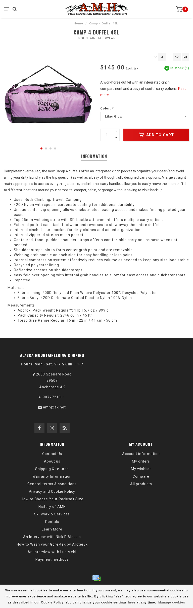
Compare (141, 476)
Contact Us (52, 454)
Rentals (52, 522)
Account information (141, 454)
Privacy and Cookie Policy (52, 491)
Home (78, 23)
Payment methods (52, 559)
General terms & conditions (52, 484)
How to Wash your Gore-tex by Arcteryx (52, 544)
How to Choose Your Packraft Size (52, 499)
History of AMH (52, 507)
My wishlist (141, 469)
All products (141, 484)
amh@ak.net (54, 407)
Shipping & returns (52, 469)
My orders (141, 461)
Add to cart (159, 135)
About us (52, 461)
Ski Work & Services (52, 514)
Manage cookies (171, 602)
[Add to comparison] (185, 57)
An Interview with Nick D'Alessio (52, 537)
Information (94, 156)
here (131, 602)
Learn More (52, 529)
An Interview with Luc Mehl (52, 552)
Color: (107, 108)
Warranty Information (52, 476)
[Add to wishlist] (177, 57)
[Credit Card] (96, 578)
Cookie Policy (52, 602)
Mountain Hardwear (97, 38)
